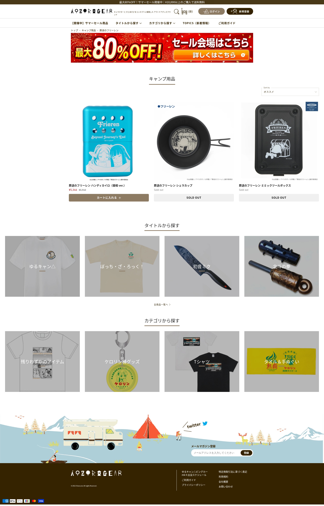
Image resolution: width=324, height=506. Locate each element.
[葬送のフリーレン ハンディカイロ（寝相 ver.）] (109, 141)
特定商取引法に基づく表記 (233, 471)
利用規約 (223, 476)
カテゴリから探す (160, 23)
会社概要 (223, 481)
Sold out (193, 197)
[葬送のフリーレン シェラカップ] (194, 141)
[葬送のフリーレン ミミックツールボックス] (279, 141)
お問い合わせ (226, 486)
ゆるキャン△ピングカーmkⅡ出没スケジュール (195, 473)
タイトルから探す (127, 23)
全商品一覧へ (161, 304)
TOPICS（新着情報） (197, 23)
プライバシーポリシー (193, 484)
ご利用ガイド (227, 23)
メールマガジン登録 (203, 446)
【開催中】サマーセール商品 (89, 23)
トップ (74, 30)
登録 (246, 452)
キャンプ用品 (89, 30)
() (190, 11)
